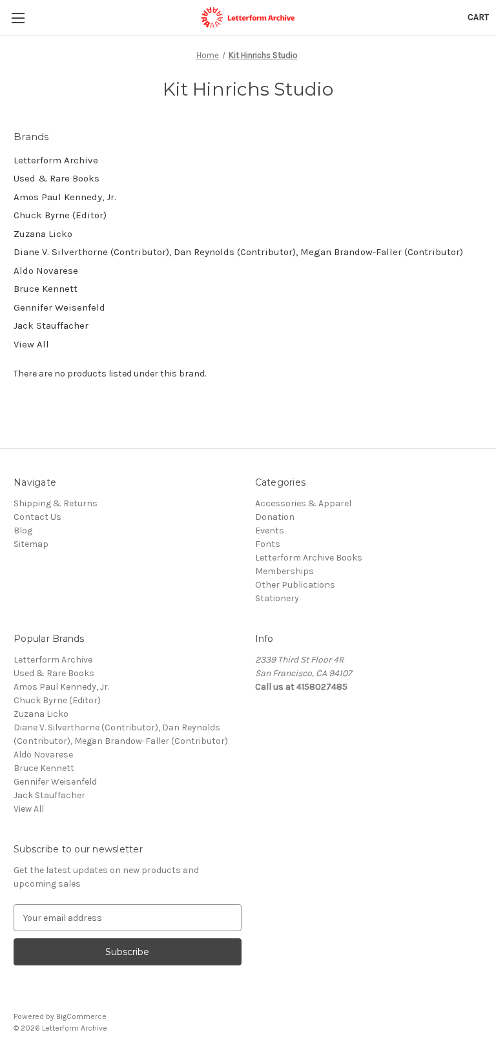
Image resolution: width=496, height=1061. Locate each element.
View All (31, 344)
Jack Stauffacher (51, 325)
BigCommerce (81, 1016)
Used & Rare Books (56, 178)
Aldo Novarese (46, 270)
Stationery (277, 598)
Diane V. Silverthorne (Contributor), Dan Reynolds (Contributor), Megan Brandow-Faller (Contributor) (238, 252)
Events (269, 530)
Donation (274, 516)
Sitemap (31, 544)
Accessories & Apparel (303, 503)
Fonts (267, 544)
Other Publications (295, 584)
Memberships (284, 571)
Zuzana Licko (43, 234)
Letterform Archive (56, 160)
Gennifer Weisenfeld (59, 307)
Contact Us (37, 516)
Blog (23, 530)
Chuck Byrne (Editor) (60, 215)
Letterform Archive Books (308, 557)
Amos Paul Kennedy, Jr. (65, 197)
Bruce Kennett (46, 288)
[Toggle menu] (18, 18)
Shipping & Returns (56, 503)
